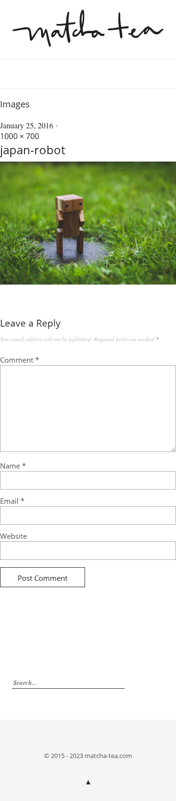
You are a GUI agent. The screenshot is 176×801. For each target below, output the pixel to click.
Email (12, 501)
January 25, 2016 (26, 125)
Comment (19, 360)
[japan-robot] (88, 281)
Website (13, 536)
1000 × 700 (19, 136)
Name (13, 466)
